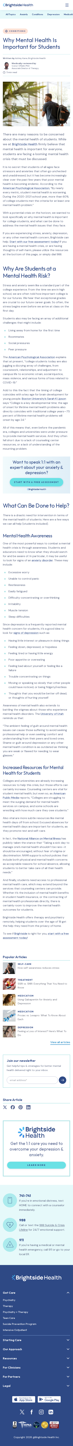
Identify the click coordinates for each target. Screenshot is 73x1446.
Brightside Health (24, 144)
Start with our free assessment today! (34, 241)
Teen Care (9, 1318)
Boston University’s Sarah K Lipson (44, 399)
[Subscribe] (62, 1080)
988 (22, 1220)
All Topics (11, 14)
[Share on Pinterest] (20, 1107)
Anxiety (24, 14)
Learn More (46, 1165)
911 (21, 1240)
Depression (53, 14)
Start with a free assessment (36, 482)
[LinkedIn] (51, 1412)
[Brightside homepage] (18, 5)
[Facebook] (31, 1412)
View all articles (60, 1042)
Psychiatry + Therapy (15, 1312)
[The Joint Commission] (44, 1424)
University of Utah (52, 714)
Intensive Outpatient (15, 1330)
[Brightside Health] (36, 1277)
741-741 (25, 1195)
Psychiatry (9, 1300)
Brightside (20, 933)
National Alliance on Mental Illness (39, 838)
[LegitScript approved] (36, 1424)
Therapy (8, 1306)
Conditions (37, 14)
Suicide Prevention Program (19, 1324)
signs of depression (26, 633)
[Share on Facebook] (13, 1107)
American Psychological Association (26, 188)
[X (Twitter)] (22, 1412)
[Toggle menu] (67, 5)
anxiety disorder (42, 560)
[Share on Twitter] (5, 1107)
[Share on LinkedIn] (28, 1107)
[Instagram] (41, 1412)
